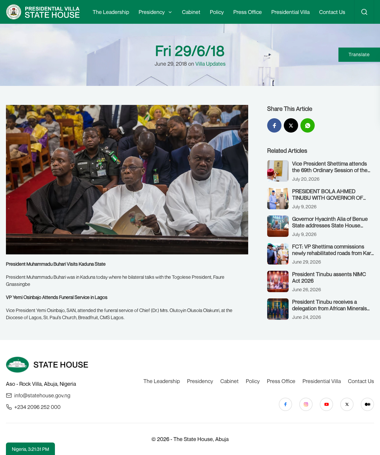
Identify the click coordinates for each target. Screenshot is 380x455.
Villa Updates (210, 63)
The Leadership (111, 12)
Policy (217, 12)
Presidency (152, 12)
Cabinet (191, 12)
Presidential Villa (290, 12)
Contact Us (332, 12)
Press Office (247, 12)
